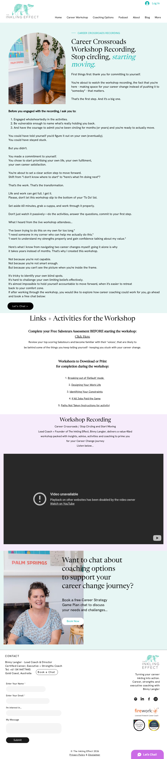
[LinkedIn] (142, 699)
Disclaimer (94, 754)
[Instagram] (156, 699)
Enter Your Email (14, 695)
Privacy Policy (77, 754)
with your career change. (126, 347)
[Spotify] (136, 699)
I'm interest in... (14, 707)
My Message (12, 720)
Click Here (82, 336)
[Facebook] (149, 699)
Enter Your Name (15, 683)
